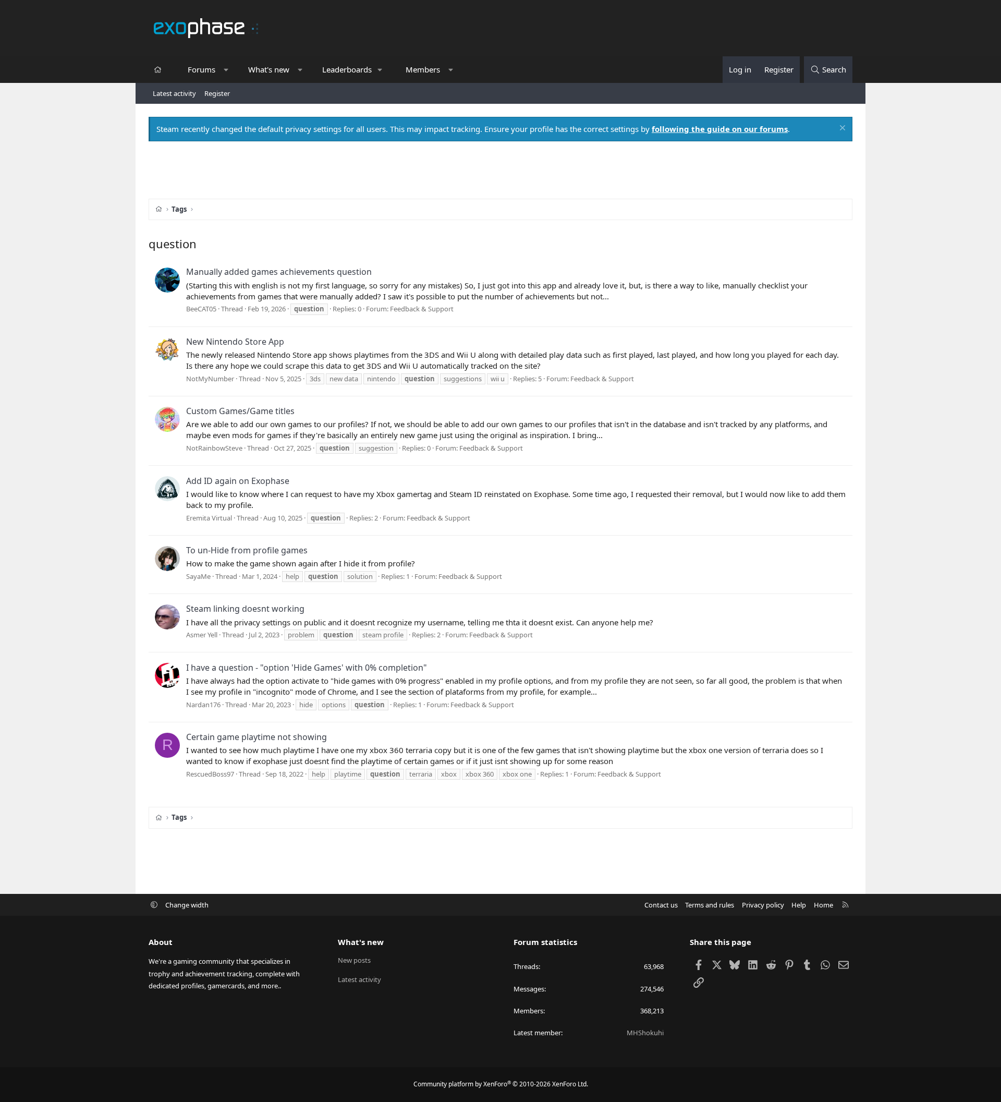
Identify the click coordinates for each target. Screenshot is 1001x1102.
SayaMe (198, 576)
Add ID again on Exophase (237, 481)
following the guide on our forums (720, 129)
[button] (226, 69)
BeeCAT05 (201, 308)
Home (823, 905)
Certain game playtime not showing (256, 737)
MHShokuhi (645, 1032)
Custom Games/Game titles (240, 411)
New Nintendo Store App (235, 341)
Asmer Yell (201, 634)
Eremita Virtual (209, 518)
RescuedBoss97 (210, 774)
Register (217, 93)
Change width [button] (187, 905)
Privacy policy (763, 905)
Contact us (661, 905)
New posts (354, 960)
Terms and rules (709, 905)
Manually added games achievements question (279, 271)
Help (798, 905)
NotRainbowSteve (214, 448)
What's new (268, 69)
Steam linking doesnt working (245, 608)
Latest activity (174, 93)
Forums (201, 69)
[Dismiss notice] (841, 129)
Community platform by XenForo (500, 1084)
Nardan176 (203, 704)
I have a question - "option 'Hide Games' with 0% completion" (306, 667)
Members (423, 69)
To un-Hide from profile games (247, 550)
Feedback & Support (422, 308)
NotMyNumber (210, 378)
